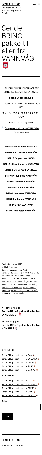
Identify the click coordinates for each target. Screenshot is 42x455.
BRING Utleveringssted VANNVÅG (24, 290)
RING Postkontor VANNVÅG (13, 293)
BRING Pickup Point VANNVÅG (23, 279)
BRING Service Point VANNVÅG (23, 285)
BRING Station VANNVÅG (12, 287)
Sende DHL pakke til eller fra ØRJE (17, 366)
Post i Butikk (11, 4)
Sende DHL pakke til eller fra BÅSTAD (19, 370)
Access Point (21, 270)
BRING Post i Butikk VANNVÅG (14, 281)
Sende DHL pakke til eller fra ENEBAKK (19, 359)
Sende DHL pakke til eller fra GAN (17, 355)
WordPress (20, 445)
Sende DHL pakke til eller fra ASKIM (18, 362)
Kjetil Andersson (10, 267)
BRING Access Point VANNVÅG (20, 273)
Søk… (4, 401)
